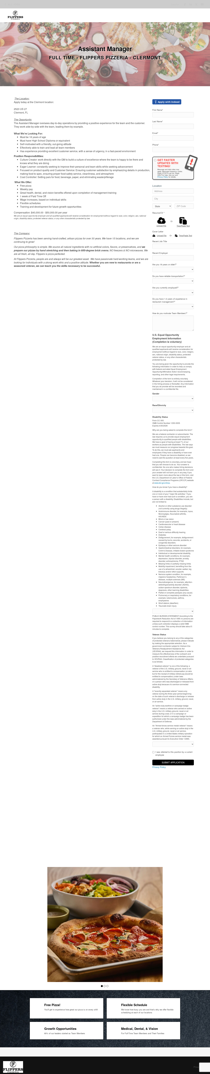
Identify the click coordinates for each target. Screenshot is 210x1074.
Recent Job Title (159, 241)
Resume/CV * (158, 212)
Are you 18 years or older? (164, 264)
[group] (105, 924)
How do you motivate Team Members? (169, 313)
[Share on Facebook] (185, 4)
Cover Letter (157, 231)
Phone (155, 144)
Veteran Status (159, 634)
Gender (155, 393)
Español (175, 4)
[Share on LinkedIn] (190, 4)
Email (155, 133)
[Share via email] (202, 4)
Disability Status (160, 417)
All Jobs (14, 4)
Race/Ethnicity (159, 405)
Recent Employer (160, 253)
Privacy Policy (162, 177)
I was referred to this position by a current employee (173, 753)
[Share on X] (196, 4)
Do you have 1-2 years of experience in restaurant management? (169, 300)
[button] (102, 986)
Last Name (157, 121)
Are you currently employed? (165, 287)
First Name (157, 110)
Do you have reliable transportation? (168, 276)
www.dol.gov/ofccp (162, 482)
